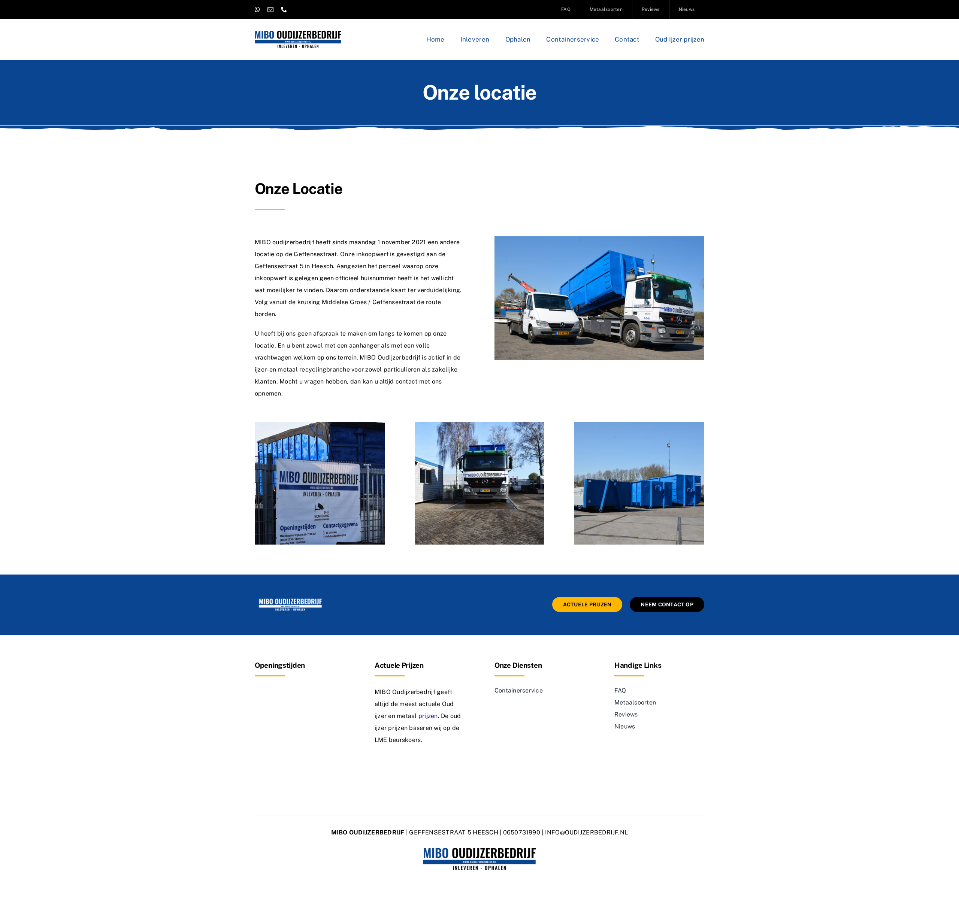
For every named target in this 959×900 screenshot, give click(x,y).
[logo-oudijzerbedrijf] (298, 33)
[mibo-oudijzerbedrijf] (290, 599)
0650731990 (521, 832)
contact (407, 381)
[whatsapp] (257, 9)
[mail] (270, 9)
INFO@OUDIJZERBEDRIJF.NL (586, 832)
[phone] (284, 9)
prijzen (428, 715)
